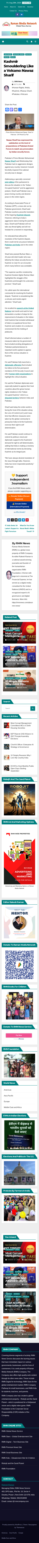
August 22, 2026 (13, 1334)
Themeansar (20, 1527)
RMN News (18, 81)
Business (17, 1293)
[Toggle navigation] (35, 41)
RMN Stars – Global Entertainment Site (17, 1436)
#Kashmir (15, 91)
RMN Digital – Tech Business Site (15, 1442)
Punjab (15, 654)
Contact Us (13, 11)
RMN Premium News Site (12, 1447)
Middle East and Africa (13, 1107)
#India (27, 88)
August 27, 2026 (13, 1260)
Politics (28, 54)
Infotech (26, 1296)
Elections (18, 651)
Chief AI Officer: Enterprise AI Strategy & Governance (19, 1305)
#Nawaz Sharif (26, 91)
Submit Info (21, 7)
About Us (13, 7)
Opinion (23, 678)
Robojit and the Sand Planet (13, 1463)
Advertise (30, 7)
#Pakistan (16, 94)
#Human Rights (18, 88)
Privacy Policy (23, 11)
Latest (17, 630)
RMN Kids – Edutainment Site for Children (18, 1458)
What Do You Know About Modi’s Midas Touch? (27, 528)
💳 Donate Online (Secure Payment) (19, 497)
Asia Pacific (8, 54)
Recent (6, 57)
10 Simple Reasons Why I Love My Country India (17, 684)
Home (6, 7)
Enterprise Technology (13, 1296)
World (13, 57)
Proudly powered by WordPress (12, 1524)
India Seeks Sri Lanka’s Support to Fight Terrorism (12, 528)
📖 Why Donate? (19, 512)
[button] (27, 41)
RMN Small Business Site (12, 1453)
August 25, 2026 (13, 1284)
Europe (7, 1101)
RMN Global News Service (12, 1431)
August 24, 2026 (13, 1309)
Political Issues (19, 54)
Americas (7, 1090)
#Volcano (24, 94)
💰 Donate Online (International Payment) (19, 505)
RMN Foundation (8, 1469)
